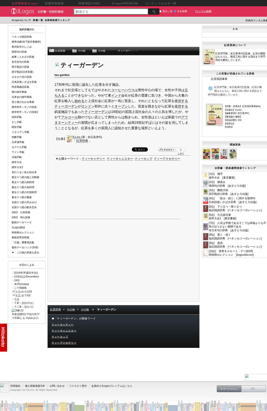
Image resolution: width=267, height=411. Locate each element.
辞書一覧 (38, 20)
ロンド (86, 106)
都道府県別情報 (20, 237)
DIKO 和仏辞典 (21, 217)
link (258, 106)
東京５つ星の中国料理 (24, 192)
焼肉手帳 (17, 117)
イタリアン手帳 (20, 132)
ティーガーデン (66, 106)
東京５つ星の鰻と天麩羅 (25, 177)
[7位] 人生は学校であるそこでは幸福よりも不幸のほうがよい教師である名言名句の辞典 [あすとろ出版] (237, 226)
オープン (121, 106)
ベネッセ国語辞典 (22, 36)
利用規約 (15, 385)
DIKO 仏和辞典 (21, 212)
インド (116, 95)
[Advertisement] (150, 20)
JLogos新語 (18, 227)
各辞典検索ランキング (57, 20)
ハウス (130, 90)
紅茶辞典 (82, 140)
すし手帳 (17, 122)
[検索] (153, 11)
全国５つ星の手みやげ (24, 202)
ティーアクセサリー (167, 158)
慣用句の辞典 (19, 51)
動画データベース (22, 222)
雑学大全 (17, 162)
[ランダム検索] (203, 11)
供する (183, 101)
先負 (16, 299)
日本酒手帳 (18, 142)
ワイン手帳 (18, 152)
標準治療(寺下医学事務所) (26, 41)
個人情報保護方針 (35, 385)
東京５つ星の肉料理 (23, 182)
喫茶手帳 (17, 127)
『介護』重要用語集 (23, 242)
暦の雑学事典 (19, 92)
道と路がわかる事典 (23, 102)
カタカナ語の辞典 (22, 76)
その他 (71, 309)
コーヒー (118, 90)
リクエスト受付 (78, 385)
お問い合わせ (57, 385)
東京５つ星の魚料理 (23, 187)
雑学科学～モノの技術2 (25, 112)
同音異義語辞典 (20, 87)
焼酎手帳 (17, 137)
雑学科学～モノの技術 (24, 107)
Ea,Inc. (77, 137)
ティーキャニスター (120, 158)
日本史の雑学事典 (22, 97)
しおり (181, 153)
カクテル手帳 (19, 147)
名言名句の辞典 (20, 61)
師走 (22, 276)
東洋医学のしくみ (22, 46)
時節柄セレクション (23, 232)
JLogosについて (21, 20)
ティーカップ (143, 158)
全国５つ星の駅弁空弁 (24, 207)
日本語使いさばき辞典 (24, 81)
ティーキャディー (93, 158)
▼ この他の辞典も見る (25, 252)
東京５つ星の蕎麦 (22, 197)
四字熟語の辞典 (20, 66)
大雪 (17, 291)
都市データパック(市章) (25, 247)
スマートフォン (229, 388)
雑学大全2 (17, 167)
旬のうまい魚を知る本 (24, 172)
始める (79, 101)
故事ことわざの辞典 (23, 56)
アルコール (69, 117)
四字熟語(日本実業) (22, 71)
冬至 (17, 295)
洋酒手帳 (17, 157)
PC (253, 388)
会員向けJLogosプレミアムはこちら (111, 385)
